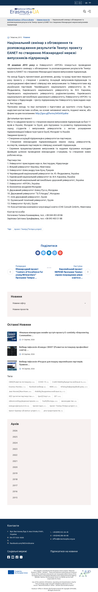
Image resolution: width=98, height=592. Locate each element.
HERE (53, 387)
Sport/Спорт (44, 396)
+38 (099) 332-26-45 (60, 532)
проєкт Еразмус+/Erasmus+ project (24, 411)
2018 (15, 479)
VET (57, 396)
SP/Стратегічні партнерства (21, 396)
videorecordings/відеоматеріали (24, 401)
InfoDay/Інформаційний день (74, 387)
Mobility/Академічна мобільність (50, 391)
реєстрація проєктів (53, 411)
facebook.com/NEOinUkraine (22, 543)
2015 (15, 497)
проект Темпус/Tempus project (28, 229)
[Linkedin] (49, 252)
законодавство (68, 401)
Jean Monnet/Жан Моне (20, 391)
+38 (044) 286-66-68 (60, 535)
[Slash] (49, 268)
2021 (15, 461)
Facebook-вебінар (37, 387)
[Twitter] (43, 252)
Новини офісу (19, 303)
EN (90, 2)
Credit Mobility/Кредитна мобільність (69, 382)
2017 (15, 485)
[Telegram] (54, 252)
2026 (15, 430)
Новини (26, 37)
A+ (80, 3)
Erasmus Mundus (17, 387)
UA (86, 2)
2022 (15, 455)
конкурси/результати (19, 406)
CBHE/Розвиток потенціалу (22, 382)
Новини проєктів (20, 309)
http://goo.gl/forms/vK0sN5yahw (51, 113)
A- (76, 3)
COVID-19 (43, 382)
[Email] (60, 252)
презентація (39, 406)
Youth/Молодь (50, 401)
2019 (15, 473)
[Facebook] (37, 252)
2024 (15, 443)
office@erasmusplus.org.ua (64, 539)
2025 (15, 437)
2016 (15, 491)
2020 (15, 467)
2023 (15, 449)
